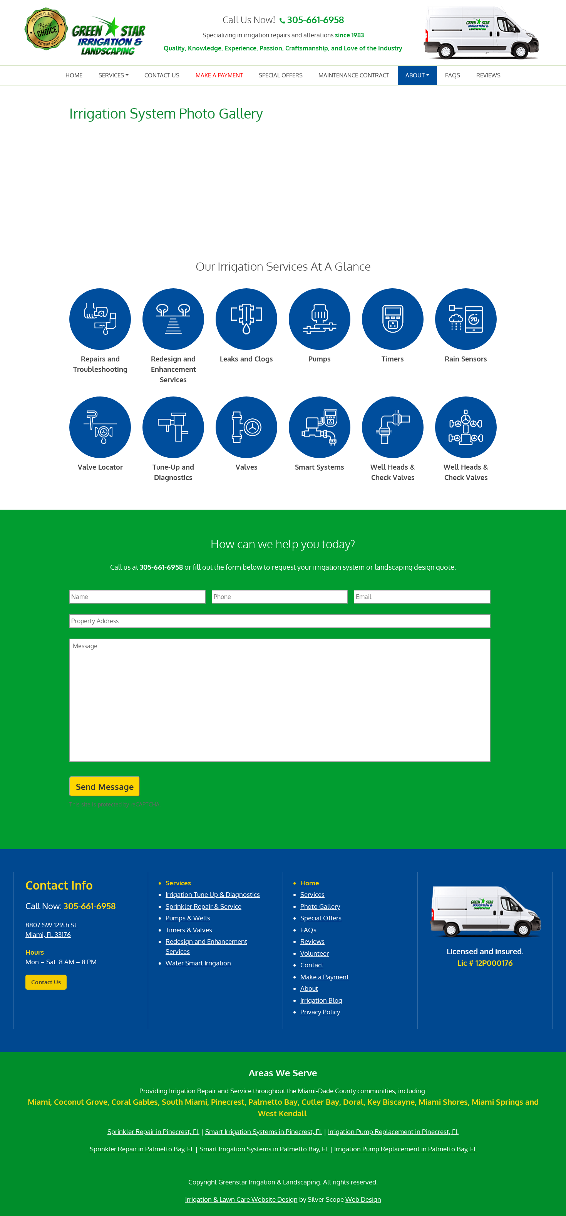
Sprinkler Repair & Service (203, 906)
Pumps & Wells (188, 918)
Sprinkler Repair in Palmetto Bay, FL (142, 1149)
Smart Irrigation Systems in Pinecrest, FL (263, 1131)
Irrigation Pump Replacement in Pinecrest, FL (393, 1131)
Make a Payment (219, 75)
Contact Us (161, 75)
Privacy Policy (320, 1012)
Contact (311, 965)
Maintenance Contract (353, 75)
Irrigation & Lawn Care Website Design (241, 1199)
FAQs (452, 75)
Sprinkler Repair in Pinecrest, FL (153, 1131)
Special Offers (281, 75)
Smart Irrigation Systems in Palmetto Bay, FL (263, 1149)
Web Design (363, 1199)
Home (73, 75)
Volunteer (314, 953)
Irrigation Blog (321, 1000)
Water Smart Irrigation (198, 963)
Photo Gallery (320, 906)
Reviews (488, 75)
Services (111, 75)
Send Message (105, 786)
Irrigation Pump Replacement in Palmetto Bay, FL (405, 1149)
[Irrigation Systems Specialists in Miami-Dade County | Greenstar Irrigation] (108, 35)
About (415, 75)
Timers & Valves (189, 930)
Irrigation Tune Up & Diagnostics (213, 894)
